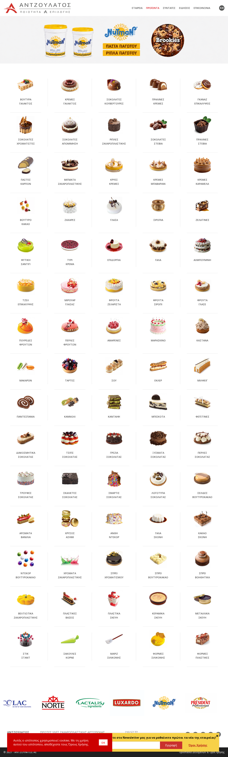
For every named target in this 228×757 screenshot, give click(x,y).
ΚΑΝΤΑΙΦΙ (114, 416)
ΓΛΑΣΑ (114, 220)
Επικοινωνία (202, 8)
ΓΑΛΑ (158, 260)
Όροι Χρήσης (197, 745)
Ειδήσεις (184, 8)
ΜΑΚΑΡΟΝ (25, 380)
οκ (103, 742)
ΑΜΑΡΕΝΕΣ (114, 340)
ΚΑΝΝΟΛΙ (70, 416)
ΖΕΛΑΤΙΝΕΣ (202, 220)
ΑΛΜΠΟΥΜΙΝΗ (202, 260)
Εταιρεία (137, 8)
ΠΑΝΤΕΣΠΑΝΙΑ (26, 416)
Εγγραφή (171, 745)
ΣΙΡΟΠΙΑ (158, 220)
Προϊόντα (152, 8)
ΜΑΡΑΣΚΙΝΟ (158, 340)
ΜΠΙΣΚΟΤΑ (158, 416)
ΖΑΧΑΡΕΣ (69, 220)
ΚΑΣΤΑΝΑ (202, 340)
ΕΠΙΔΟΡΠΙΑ (114, 260)
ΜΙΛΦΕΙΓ (202, 380)
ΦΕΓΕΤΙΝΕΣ (202, 416)
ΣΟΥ (114, 380)
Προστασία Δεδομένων (192, 752)
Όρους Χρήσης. (78, 744)
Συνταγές (169, 8)
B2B (222, 7)
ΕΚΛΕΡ (158, 380)
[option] (114, 40)
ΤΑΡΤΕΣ (70, 380)
